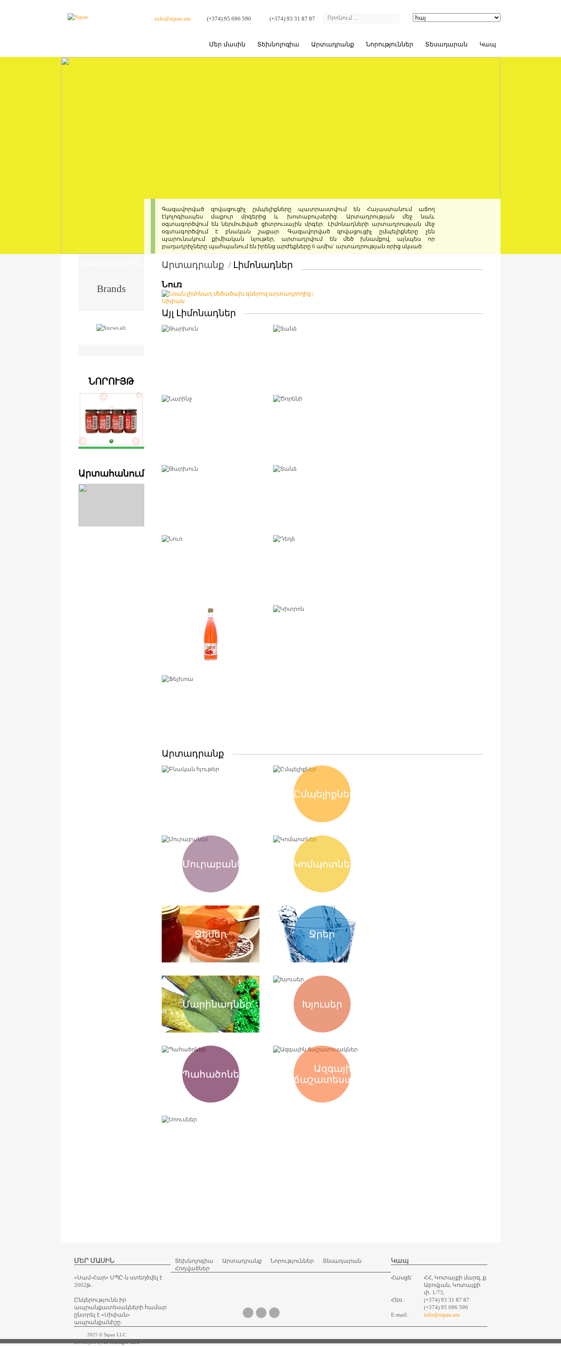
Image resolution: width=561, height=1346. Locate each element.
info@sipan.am (173, 18)
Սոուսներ (211, 1144)
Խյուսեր (322, 1004)
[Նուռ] (242, 301)
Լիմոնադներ (263, 265)
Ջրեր (322, 934)
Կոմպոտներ (325, 864)
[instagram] (274, 1312)
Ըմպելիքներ (324, 794)
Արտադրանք (332, 44)
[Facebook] (248, 1312)
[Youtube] (261, 1312)
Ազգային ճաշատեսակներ (336, 1074)
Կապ (487, 44)
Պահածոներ (213, 1074)
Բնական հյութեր (211, 794)
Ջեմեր (211, 934)
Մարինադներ (217, 1004)
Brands (111, 287)
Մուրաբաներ (215, 864)
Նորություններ (389, 44)
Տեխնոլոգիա (278, 44)
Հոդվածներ (192, 1268)
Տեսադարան (342, 1261)
